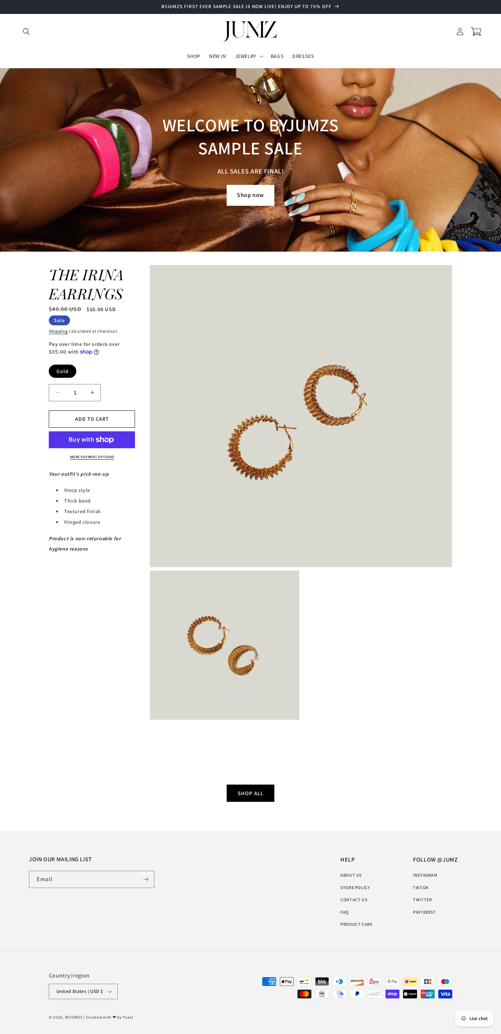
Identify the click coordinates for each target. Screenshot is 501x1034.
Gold (62, 371)
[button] (26, 31)
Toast (128, 1017)
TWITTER (422, 899)
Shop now (250, 195)
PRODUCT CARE (356, 924)
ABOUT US (351, 875)
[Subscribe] (146, 879)
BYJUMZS (74, 1017)
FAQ (344, 912)
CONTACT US (353, 899)
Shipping (58, 331)
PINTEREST (424, 912)
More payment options (92, 456)
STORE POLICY (355, 887)
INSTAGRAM (425, 875)
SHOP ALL (250, 793)
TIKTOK (421, 887)
